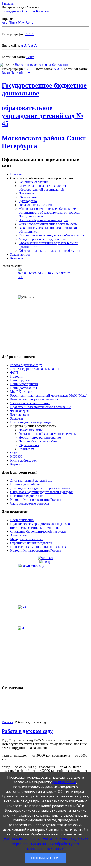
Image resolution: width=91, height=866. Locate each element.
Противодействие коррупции (31, 422)
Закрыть (8, 3)
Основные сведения (33, 182)
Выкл (30, 57)
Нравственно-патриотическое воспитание (40, 407)
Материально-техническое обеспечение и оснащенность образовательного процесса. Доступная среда (49, 212)
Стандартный (11, 11)
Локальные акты (31, 430)
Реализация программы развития (34, 399)
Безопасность (19, 414)
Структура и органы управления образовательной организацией (42, 187)
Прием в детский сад (25, 484)
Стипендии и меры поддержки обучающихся (51, 235)
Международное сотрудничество (42, 239)
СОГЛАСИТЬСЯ (45, 858)
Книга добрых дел (23, 460)
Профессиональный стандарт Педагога (38, 546)
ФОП (14, 372)
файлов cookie (64, 782)
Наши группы (20, 380)
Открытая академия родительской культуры (41, 492)
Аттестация (18, 535)
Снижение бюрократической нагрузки (38, 531)
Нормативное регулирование (40, 437)
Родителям (26, 449)
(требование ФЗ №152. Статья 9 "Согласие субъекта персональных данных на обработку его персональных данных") (45, 844)
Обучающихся (29, 445)
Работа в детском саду (26, 365)
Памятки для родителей (27, 496)
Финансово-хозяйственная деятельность (48, 224)
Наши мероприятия (24, 384)
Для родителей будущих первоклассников (40, 488)
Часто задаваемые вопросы (29, 503)
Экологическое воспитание (30, 403)
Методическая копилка (26, 539)
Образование (28, 197)
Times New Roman (22, 22)
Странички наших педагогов (31, 543)
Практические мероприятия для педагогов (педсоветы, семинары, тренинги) (41, 525)
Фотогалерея (19, 411)
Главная (16, 174)
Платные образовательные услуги (43, 220)
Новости (16, 376)
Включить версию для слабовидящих (42, 64)
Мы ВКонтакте (21, 391)
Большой (42, 11)
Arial (5, 22)
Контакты (17, 258)
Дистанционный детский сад (31, 480)
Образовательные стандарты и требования (49, 250)
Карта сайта (18, 464)
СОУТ (14, 453)
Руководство (28, 201)
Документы (27, 193)
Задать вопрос (20, 254)
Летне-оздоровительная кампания (34, 369)
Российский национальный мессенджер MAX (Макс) (48, 395)
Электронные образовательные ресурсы (47, 433)
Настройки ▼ (21, 72)
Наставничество (22, 520)
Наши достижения (23, 388)
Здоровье (16, 418)
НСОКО (16, 456)
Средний (28, 11)
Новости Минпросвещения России (35, 499)
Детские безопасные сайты (38, 441)
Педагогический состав (36, 205)
